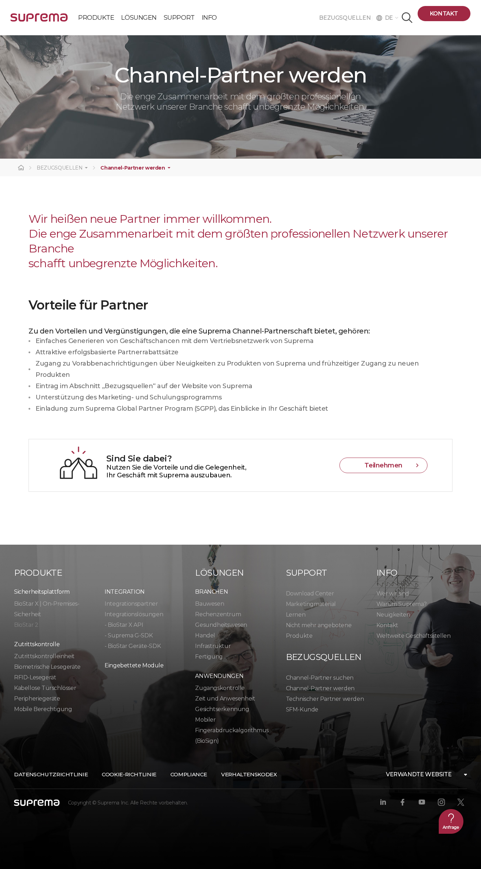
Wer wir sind (392, 593)
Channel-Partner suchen (320, 677)
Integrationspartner (131, 603)
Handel (205, 635)
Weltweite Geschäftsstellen (413, 635)
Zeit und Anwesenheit (225, 698)
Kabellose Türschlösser (45, 688)
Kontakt (444, 13)
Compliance (188, 774)
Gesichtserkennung (222, 709)
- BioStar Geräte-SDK (133, 646)
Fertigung (209, 656)
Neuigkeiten (393, 614)
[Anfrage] (451, 821)
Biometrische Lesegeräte (47, 666)
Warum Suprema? (401, 604)
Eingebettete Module (134, 665)
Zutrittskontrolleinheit (44, 656)
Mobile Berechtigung (43, 709)
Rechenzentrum (218, 614)
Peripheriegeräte (37, 698)
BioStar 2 (26, 625)
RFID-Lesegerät (35, 677)
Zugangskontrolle (220, 688)
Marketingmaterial (311, 604)
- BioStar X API (124, 625)
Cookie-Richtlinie (129, 774)
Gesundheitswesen (221, 625)
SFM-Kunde (302, 709)
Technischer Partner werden (325, 699)
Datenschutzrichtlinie (51, 774)
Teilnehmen (383, 465)
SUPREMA (39, 20)
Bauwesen (209, 603)
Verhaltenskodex (249, 774)
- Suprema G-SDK (128, 635)
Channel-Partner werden (132, 168)
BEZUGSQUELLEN (345, 17)
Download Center (310, 593)
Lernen (296, 614)
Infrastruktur (213, 646)
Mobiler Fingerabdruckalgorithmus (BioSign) (231, 730)
